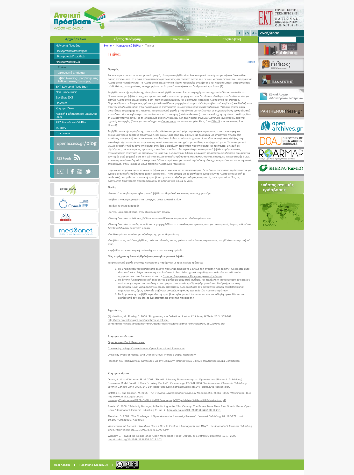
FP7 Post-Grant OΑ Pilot (71, 122)
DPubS (215, 121)
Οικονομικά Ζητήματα (71, 72)
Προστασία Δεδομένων (94, 464)
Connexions (168, 121)
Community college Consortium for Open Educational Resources (146, 348)
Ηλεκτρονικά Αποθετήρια (71, 50)
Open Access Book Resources (126, 342)
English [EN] (232, 39)
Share (251, 61)
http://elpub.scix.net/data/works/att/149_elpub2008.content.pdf (191, 386)
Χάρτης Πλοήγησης (127, 39)
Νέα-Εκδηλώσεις (66, 92)
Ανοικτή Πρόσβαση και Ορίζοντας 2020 (76, 115)
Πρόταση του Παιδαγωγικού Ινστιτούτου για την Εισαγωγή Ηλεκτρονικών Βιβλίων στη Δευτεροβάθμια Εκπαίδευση (174, 360)
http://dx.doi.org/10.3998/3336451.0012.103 (135, 439)
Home (108, 45)
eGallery (61, 127)
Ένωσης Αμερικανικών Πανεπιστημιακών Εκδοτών (192, 276)
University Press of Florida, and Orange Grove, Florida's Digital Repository (152, 354)
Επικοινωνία (180, 39)
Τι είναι (62, 67)
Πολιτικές (61, 102)
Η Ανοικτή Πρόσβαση (69, 45)
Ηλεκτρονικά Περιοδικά (70, 56)
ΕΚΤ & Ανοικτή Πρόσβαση (72, 86)
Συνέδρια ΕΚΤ (64, 97)
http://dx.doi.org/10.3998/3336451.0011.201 (194, 410)
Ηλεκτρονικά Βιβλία (68, 61)
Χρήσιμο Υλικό (65, 108)
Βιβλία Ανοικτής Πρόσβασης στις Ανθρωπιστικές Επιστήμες (78, 80)
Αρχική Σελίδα (75, 39)
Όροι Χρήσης (62, 464)
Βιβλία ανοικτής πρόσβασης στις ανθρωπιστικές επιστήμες (191, 156)
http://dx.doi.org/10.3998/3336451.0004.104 (142, 429)
